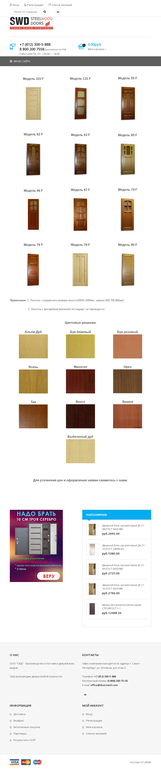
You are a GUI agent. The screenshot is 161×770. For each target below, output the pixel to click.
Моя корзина (94, 727)
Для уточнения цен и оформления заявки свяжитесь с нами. (80, 480)
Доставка (20, 714)
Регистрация (35, 5)
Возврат (19, 720)
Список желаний (61, 5)
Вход (15, 5)
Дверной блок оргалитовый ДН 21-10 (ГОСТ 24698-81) (123, 547)
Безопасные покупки (27, 727)
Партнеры (20, 733)
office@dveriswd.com (104, 685)
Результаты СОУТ (25, 740)
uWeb (147, 762)
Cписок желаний (96, 733)
